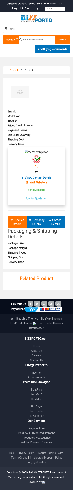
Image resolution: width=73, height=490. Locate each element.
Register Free (37, 428)
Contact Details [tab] (57, 222)
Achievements (36, 377)
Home (36, 346)
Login (37, 8)
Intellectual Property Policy (46, 457)
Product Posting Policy (50, 453)
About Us (36, 351)
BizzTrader (36, 411)
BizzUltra (36, 389)
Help (12, 453)
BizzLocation (36, 416)
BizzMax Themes (51, 318)
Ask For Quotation (36, 198)
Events (36, 372)
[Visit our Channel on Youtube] (58, 304)
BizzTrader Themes (51, 323)
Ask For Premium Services (36, 442)
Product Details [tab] (18, 222)
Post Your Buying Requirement (36, 433)
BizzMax (36, 394)
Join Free (24, 8)
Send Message (36, 190)
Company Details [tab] (38, 222)
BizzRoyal (36, 406)
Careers (36, 355)
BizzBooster (36, 328)
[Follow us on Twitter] (37, 304)
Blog (14, 8)
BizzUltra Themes (27, 318)
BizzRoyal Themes (21, 323)
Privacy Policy (26, 453)
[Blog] (51, 304)
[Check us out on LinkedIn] (44, 304)
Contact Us (36, 360)
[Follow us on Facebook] (31, 304)
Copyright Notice (36, 462)
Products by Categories (37, 437)
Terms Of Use (19, 457)
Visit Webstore (38, 182)
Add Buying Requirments (52, 49)
